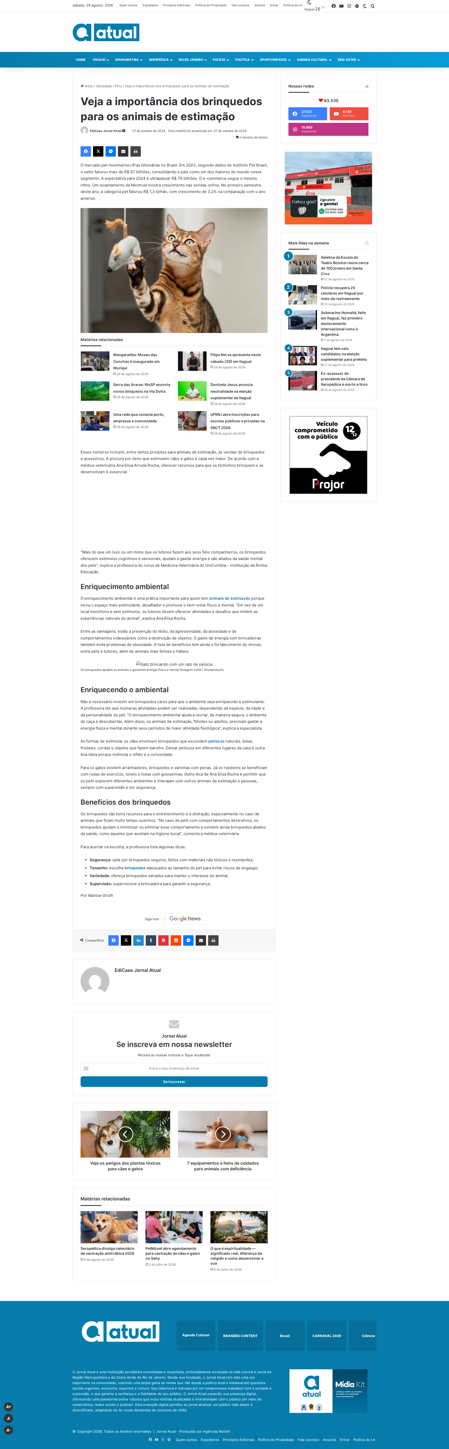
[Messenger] (110, 151)
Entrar (274, 5)
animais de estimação (230, 598)
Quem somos (128, 5)
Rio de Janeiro (191, 60)
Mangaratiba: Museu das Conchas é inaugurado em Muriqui (136, 361)
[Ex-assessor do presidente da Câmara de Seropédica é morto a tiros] (302, 380)
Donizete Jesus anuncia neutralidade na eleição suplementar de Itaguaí (231, 391)
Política (242, 60)
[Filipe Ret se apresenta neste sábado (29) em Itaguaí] (192, 361)
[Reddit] (176, 940)
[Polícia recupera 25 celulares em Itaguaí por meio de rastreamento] (302, 295)
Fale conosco (240, 5)
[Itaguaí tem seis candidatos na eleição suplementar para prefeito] (302, 355)
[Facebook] (86, 151)
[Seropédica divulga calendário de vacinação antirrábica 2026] (109, 1227)
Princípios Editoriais (176, 5)
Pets (118, 86)
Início (88, 86)
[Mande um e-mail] (123, 131)
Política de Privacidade (210, 5)
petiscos (215, 741)
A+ (8, 1406)
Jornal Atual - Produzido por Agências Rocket (193, 1431)
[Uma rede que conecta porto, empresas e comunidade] (95, 421)
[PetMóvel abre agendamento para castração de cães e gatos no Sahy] (174, 1227)
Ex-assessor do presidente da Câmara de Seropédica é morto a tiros (344, 378)
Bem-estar (347, 60)
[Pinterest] (163, 940)
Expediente (150, 5)
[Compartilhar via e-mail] (123, 151)
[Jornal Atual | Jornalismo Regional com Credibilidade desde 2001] (106, 32)
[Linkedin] (138, 940)
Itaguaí (99, 60)
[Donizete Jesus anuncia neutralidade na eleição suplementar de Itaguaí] (192, 391)
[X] (98, 151)
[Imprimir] (135, 151)
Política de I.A (292, 5)
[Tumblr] (151, 940)
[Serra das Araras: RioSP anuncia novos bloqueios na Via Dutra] (95, 391)
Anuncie (260, 5)
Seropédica (159, 60)
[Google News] (185, 919)
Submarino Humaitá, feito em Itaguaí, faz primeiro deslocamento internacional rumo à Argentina (343, 323)
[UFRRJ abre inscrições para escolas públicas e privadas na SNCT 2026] (192, 421)
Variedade (104, 86)
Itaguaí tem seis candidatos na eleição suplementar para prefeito (344, 354)
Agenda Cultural (312, 60)
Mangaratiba (127, 60)
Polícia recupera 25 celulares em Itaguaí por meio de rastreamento (342, 293)
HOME (80, 60)
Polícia (219, 60)
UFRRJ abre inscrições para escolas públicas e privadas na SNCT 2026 (237, 421)
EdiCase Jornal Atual (105, 131)
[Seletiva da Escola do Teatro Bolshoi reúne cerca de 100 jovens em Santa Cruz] (302, 264)
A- (8, 1430)
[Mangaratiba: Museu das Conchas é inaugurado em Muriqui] (95, 361)
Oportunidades (273, 60)
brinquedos (135, 867)
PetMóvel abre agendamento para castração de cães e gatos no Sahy (173, 1253)
